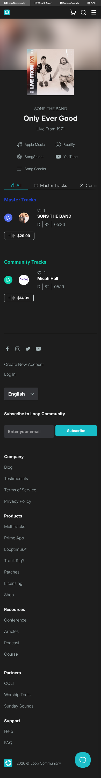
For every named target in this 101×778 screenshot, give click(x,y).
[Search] (83, 12)
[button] (9, 218)
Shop (9, 594)
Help (8, 731)
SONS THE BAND (50, 108)
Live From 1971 (50, 128)
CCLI (9, 683)
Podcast (11, 642)
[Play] (8, 218)
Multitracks (14, 526)
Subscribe (76, 430)
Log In (10, 374)
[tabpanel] (50, 254)
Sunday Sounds (18, 706)
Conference (15, 620)
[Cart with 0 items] (73, 12)
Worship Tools (17, 694)
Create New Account (24, 364)
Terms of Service (20, 489)
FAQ (8, 742)
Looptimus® (15, 549)
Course (11, 654)
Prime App (14, 537)
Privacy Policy (17, 501)
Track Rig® (14, 560)
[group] (19, 236)
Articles (11, 631)
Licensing (13, 583)
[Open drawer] (94, 12)
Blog (8, 467)
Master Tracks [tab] (53, 185)
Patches (11, 572)
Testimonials (16, 478)
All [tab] (19, 185)
